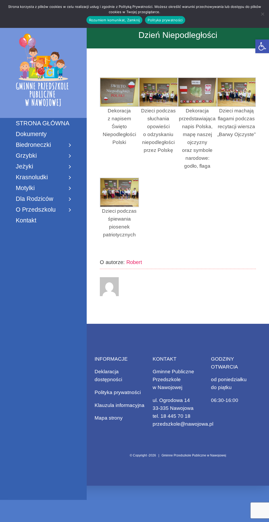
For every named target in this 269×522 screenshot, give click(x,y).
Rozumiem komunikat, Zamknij (114, 20)
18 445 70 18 (175, 416)
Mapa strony (109, 418)
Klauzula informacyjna (119, 405)
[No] (262, 14)
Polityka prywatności (118, 392)
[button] (262, 46)
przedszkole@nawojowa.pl (183, 424)
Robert (134, 262)
